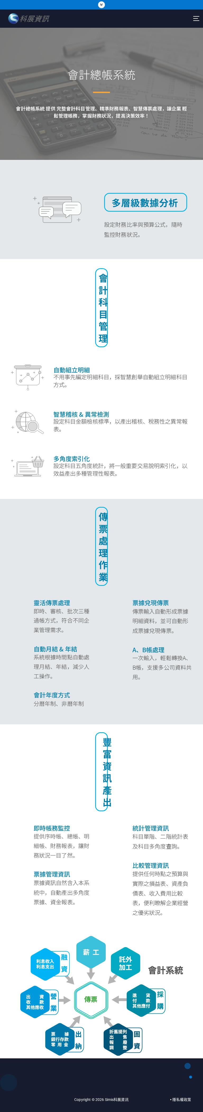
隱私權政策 (181, 1099)
